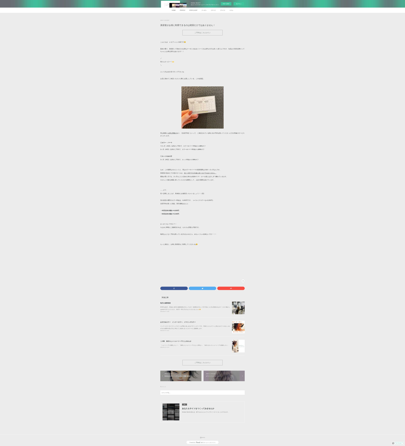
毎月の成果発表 (165, 303)
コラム (231, 10)
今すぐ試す (226, 4)
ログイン (239, 4)
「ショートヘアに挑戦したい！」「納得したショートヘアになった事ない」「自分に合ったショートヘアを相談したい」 (194, 345)
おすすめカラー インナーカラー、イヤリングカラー (178, 322)
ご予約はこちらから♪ (202, 33)
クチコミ (213, 10)
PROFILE (182, 10)
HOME (174, 10)
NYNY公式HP (193, 10)
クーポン (204, 10)
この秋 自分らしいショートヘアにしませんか (175, 341)
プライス (222, 10)
